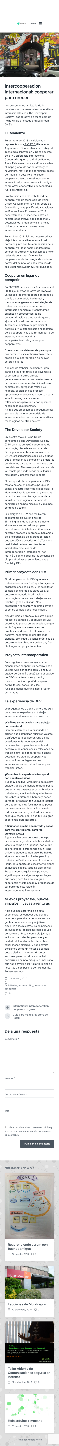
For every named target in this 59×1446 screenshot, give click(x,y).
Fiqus (23, 247)
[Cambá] (21, 23)
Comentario (12, 1039)
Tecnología (10, 988)
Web (7, 1110)
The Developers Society (35, 440)
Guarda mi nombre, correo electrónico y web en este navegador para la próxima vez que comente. (28, 1131)
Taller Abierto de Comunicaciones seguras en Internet (29, 1373)
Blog (31, 985)
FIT (6, 290)
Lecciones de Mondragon (27, 1304)
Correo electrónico (16, 1094)
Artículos (23, 985)
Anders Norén (35, 1439)
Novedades (41, 985)
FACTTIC (30, 144)
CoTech (31, 196)
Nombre (10, 1078)
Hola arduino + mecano (25, 1421)
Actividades (11, 985)
